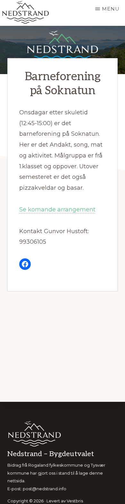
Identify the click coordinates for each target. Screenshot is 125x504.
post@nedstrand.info (44, 488)
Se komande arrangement (57, 209)
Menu (111, 9)
